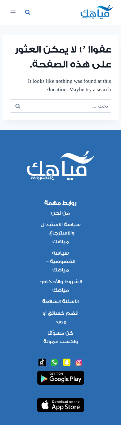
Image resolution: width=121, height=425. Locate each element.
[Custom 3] (66, 362)
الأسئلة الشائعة (60, 301)
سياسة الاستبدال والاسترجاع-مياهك (61, 233)
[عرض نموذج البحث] (27, 12)
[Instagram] (79, 362)
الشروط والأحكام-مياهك (60, 286)
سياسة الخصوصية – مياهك (60, 261)
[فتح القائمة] (13, 12)
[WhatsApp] (54, 362)
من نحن (60, 213)
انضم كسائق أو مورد (60, 317)
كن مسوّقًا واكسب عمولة (60, 337)
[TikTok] (42, 362)
